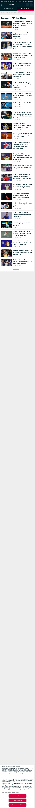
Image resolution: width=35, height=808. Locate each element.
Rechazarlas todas (17, 800)
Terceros (13, 781)
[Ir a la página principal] (9, 5)
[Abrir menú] (31, 4)
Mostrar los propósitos (17, 804)
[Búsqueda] (27, 4)
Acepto (17, 795)
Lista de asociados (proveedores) (10, 792)
